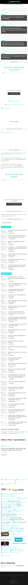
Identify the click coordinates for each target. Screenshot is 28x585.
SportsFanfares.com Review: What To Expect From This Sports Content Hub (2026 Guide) (14, 29)
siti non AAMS (12, 565)
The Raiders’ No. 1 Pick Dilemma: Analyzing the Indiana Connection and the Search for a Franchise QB (17, 248)
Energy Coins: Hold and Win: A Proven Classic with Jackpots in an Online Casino (16, 312)
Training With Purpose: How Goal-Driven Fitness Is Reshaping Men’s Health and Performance (17, 266)
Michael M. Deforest (12, 425)
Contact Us (14, 576)
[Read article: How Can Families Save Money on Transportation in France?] (4, 359)
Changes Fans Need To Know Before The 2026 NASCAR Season (17, 306)
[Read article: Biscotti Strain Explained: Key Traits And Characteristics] (4, 331)
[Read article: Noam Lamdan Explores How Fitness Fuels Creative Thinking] (4, 302)
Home (4, 575)
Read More (4, 457)
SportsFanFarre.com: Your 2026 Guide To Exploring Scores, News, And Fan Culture (13, 43)
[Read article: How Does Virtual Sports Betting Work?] (4, 383)
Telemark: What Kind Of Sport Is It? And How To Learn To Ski (16, 260)
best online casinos (8, 154)
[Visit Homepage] (14, 2)
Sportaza (3, 567)
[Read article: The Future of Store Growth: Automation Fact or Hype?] (4, 296)
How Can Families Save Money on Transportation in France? (15, 358)
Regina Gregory (12, 390)
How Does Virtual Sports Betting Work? (16, 381)
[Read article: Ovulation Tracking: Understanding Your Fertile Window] (4, 337)
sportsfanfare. (21, 433)
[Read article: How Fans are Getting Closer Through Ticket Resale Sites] (4, 405)
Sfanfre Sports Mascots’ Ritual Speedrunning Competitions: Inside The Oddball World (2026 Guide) (13, 451)
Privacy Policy (18, 575)
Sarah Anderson (12, 238)
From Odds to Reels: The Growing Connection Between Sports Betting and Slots (16, 278)
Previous (3, 114)
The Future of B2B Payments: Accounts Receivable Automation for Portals (16, 410)
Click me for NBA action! (14, 93)
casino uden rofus (5, 565)
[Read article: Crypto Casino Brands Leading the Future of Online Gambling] (4, 255)
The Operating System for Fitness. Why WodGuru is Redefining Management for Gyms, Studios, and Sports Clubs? (16, 376)
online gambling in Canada (9, 165)
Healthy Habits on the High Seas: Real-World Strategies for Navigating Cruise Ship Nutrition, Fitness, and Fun (17, 417)
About (23, 575)
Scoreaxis (9, 222)
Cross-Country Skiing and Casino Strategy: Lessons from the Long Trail (17, 284)
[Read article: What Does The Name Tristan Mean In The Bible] (4, 354)
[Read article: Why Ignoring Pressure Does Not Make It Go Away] (4, 231)
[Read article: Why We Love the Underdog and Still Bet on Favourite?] (4, 370)
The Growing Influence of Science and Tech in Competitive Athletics (17, 325)
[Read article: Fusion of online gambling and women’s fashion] (4, 243)
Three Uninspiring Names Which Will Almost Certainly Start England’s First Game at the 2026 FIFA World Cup (17, 319)
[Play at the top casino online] (19, 543)
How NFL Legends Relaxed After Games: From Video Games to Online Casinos (17, 236)
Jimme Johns (4, 454)
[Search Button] (26, 2)
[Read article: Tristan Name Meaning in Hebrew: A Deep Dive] (4, 348)
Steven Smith (11, 233)
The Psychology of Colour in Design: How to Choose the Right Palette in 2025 (17, 422)
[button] (26, 443)
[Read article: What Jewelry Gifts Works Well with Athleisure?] (4, 342)
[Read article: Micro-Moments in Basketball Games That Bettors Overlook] (4, 365)
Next (25, 114)
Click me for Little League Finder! (15, 204)
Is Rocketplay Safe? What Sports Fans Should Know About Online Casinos (16, 290)
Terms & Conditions (10, 575)
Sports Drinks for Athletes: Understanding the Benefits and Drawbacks (17, 399)
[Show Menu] (1, 2)
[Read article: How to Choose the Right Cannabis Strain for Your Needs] (4, 394)
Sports (3, 26)
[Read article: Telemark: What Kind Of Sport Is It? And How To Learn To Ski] (4, 261)
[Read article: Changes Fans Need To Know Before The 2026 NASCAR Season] (4, 307)
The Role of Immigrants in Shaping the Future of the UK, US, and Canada (16, 387)
